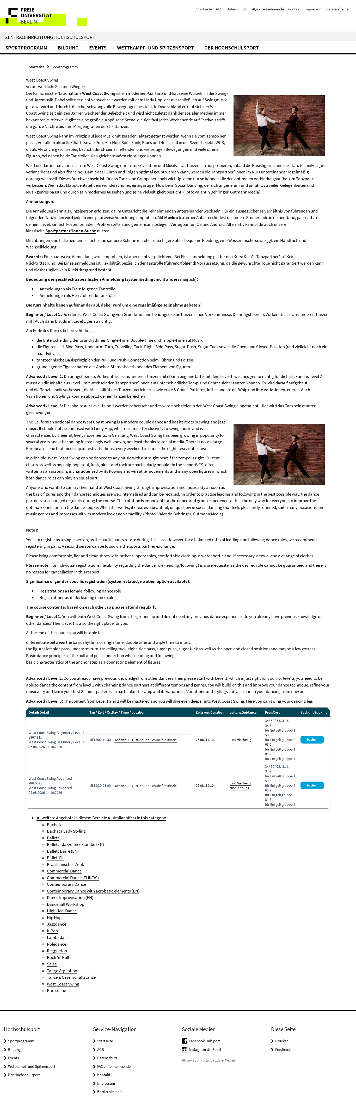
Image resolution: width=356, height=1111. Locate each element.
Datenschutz (236, 9)
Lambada (55, 937)
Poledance (56, 944)
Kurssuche (56, 990)
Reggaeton (57, 950)
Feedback (283, 1049)
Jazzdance (56, 924)
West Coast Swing (63, 984)
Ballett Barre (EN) (63, 851)
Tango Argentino (62, 970)
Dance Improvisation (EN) (70, 897)
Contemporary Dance (66, 884)
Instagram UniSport (205, 1049)
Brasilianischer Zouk (65, 864)
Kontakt (294, 9)
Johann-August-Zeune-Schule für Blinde (145, 740)
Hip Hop (54, 917)
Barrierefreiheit (338, 9)
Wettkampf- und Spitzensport (155, 47)
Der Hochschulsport (231, 47)
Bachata (55, 824)
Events (98, 47)
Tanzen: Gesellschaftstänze (71, 977)
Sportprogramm (26, 47)
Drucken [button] (282, 1040)
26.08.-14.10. (205, 739)
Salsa (52, 964)
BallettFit (55, 857)
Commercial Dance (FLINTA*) (73, 878)
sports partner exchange (151, 546)
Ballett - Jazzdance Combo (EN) (75, 844)
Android (217, 224)
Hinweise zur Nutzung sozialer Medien (208, 1060)
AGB (219, 9)
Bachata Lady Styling (66, 831)
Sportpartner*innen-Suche (70, 231)
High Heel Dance (62, 911)
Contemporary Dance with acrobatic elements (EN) (93, 891)
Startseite (204, 9)
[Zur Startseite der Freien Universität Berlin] (43, 15)
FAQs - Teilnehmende (267, 9)
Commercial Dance (64, 871)
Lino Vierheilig (240, 739)
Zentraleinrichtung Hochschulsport (50, 37)
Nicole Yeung (239, 787)
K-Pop (52, 931)
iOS (198, 224)
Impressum (313, 9)
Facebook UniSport (204, 1040)
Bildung (68, 47)
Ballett (53, 838)
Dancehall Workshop (65, 904)
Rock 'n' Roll (58, 957)
